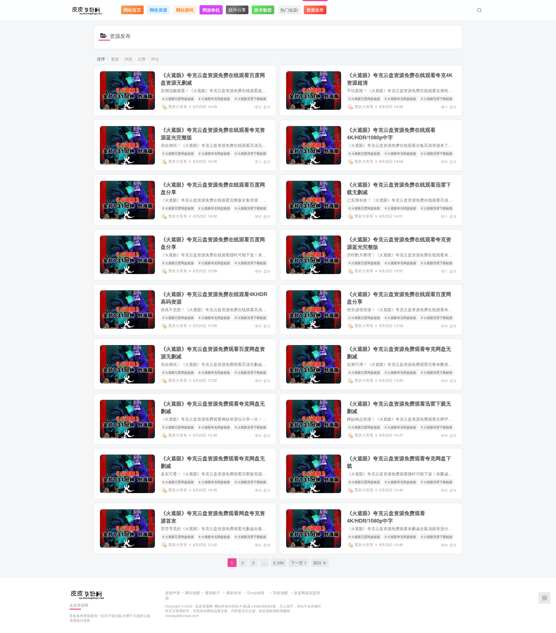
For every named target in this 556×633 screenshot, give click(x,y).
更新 (115, 59)
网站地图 (192, 592)
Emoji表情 (256, 592)
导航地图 (280, 592)
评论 (155, 59)
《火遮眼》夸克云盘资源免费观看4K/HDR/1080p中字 (386, 516)
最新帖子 (212, 592)
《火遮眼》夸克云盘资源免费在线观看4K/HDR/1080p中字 (391, 133)
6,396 (278, 562)
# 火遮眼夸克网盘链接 (214, 98)
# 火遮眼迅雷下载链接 (250, 98)
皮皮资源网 (204, 606)
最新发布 (233, 592)
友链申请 (172, 592)
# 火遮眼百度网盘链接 (178, 98)
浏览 (128, 59)
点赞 (142, 59)
